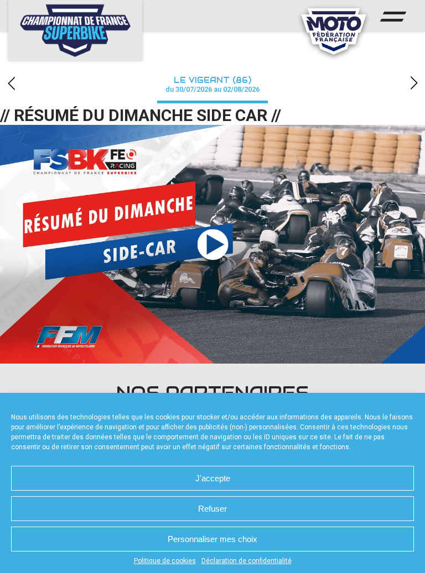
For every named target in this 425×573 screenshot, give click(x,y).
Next (414, 83)
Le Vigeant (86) (212, 84)
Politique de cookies (165, 561)
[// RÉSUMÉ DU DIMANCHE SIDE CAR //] (212, 244)
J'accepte (212, 478)
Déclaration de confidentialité (246, 561)
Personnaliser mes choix (212, 539)
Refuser (212, 508)
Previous (11, 83)
